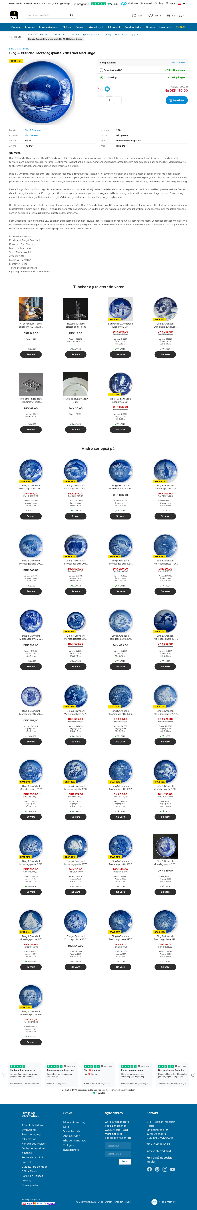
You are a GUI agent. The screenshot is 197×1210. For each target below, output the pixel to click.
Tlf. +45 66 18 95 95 (158, 1144)
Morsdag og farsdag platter (86, 35)
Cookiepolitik (30, 1185)
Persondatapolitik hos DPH (33, 1159)
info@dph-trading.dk (159, 1151)
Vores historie (71, 1131)
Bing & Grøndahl (33, 130)
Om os (67, 1113)
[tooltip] (31, 325)
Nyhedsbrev (114, 1113)
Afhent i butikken (32, 1125)
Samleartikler (133, 27)
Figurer (80, 27)
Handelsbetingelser (34, 1144)
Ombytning (29, 1130)
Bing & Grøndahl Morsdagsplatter (123, 35)
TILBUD (181, 27)
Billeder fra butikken (75, 1140)
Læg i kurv (178, 100)
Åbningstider (71, 1136)
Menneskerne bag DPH (74, 1124)
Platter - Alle (60, 35)
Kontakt (152, 1113)
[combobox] (50, 15)
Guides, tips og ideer (34, 1167)
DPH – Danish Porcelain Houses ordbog (32, 1176)
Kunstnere (165, 27)
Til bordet (114, 27)
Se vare (31, 354)
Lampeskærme (48, 27)
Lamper (30, 27)
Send (125, 1161)
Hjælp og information (30, 1115)
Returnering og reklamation (31, 1136)
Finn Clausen (31, 135)
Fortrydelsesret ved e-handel (34, 1150)
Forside (16, 27)
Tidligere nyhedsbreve (71, 1147)
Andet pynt (96, 27)
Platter (66, 27)
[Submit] (71, 15)
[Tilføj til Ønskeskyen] (107, 89)
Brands (150, 27)
